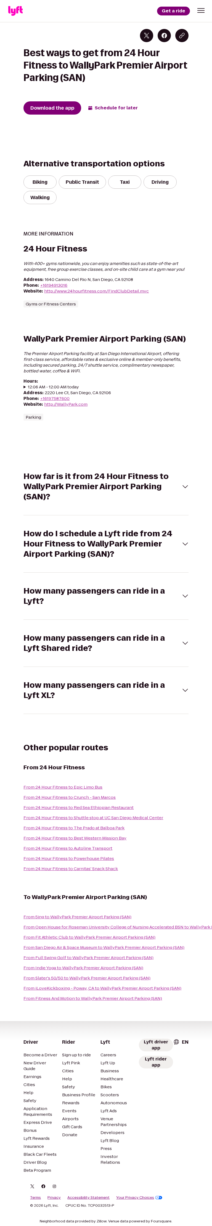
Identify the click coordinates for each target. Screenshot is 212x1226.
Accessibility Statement (88, 1197)
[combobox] (181, 1042)
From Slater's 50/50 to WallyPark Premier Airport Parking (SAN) (86, 978)
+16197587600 (55, 398)
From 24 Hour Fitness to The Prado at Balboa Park (73, 828)
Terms (35, 1197)
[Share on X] (146, 35)
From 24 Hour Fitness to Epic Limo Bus (62, 787)
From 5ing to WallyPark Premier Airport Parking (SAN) (77, 917)
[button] (201, 10)
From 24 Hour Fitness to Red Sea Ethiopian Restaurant (78, 807)
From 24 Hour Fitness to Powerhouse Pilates (68, 858)
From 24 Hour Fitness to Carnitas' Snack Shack (70, 869)
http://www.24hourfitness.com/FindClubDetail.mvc (96, 291)
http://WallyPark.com (66, 404)
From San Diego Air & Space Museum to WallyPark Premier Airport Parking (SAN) (103, 947)
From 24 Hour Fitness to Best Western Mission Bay (74, 838)
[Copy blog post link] (182, 35)
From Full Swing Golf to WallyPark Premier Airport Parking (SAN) (88, 957)
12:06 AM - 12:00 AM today (53, 387)
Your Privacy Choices (135, 1197)
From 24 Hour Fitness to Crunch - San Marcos (69, 797)
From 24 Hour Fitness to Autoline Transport (67, 848)
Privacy (54, 1197)
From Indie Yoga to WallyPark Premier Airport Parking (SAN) (83, 968)
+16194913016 (53, 285)
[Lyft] (15, 11)
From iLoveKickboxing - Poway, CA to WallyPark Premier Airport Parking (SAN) (102, 988)
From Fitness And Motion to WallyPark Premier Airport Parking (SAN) (92, 998)
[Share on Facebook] (164, 35)
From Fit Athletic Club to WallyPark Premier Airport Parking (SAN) (89, 937)
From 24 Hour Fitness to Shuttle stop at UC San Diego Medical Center (93, 818)
